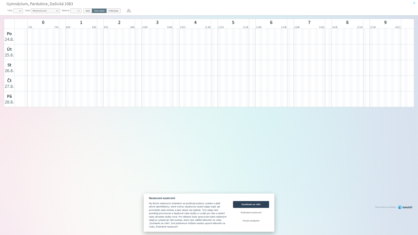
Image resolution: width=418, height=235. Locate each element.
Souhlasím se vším (251, 204)
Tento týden (99, 10)
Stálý (88, 10)
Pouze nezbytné (251, 220)
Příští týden (114, 10)
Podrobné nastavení (251, 212)
